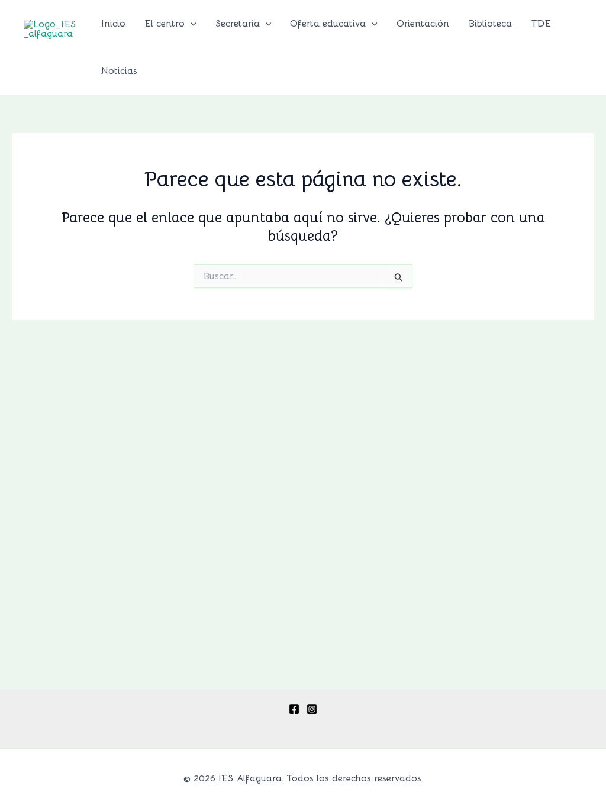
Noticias (119, 71)
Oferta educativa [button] (328, 24)
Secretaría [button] (237, 24)
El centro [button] (164, 24)
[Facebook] (294, 709)
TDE (541, 24)
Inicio (113, 24)
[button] (190, 23)
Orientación (423, 24)
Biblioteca (490, 24)
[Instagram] (312, 709)
